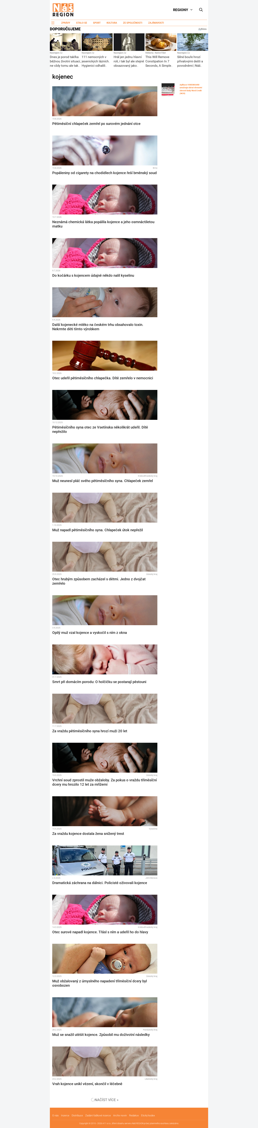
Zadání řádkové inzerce (98, 1115)
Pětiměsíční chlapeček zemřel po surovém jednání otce (96, 124)
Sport (97, 22)
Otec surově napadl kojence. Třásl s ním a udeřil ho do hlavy (100, 932)
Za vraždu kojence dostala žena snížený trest (88, 834)
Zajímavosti (156, 22)
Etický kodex (148, 1115)
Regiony (180, 10)
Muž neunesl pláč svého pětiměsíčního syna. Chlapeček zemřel (102, 481)
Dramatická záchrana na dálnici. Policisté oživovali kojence (99, 883)
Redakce (134, 1115)
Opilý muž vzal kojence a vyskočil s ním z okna (89, 633)
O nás (55, 1115)
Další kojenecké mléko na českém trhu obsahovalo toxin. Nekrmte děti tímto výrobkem (97, 327)
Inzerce (65, 1115)
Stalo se (81, 22)
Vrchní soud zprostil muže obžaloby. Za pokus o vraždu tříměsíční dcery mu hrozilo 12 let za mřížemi (104, 782)
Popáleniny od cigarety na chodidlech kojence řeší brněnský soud (104, 173)
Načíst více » (106, 1100)
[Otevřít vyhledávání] (201, 9)
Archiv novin (120, 1115)
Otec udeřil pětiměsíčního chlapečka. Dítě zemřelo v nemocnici (102, 378)
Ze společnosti (132, 22)
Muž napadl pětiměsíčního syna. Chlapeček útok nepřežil (97, 530)
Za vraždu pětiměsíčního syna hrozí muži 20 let (89, 731)
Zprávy (65, 22)
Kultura (112, 22)
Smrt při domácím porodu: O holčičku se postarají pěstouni (99, 682)
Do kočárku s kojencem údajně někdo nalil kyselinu (93, 275)
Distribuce (77, 1115)
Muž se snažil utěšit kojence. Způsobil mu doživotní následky (101, 1035)
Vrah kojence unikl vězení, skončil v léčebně (87, 1084)
